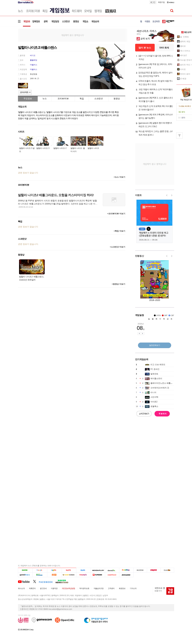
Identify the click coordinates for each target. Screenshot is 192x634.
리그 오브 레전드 (157, 364)
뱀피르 (183, 46)
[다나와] (112, 570)
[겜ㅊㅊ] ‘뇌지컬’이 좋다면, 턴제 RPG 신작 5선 (156, 57)
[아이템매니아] (40, 575)
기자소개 (133, 588)
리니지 (153, 392)
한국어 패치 (185, 74)
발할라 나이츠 (93, 148)
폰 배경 (183, 79)
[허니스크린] (69, 575)
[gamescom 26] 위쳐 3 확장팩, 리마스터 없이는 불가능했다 (156, 116)
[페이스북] (47, 581)
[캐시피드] (112, 575)
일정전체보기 (154, 345)
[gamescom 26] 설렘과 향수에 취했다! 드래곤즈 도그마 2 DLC (156, 125)
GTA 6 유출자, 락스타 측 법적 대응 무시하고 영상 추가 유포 (156, 83)
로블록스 (154, 406)
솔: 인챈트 (184, 37)
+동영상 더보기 (118, 284)
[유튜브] (25, 581)
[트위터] (36, 581)
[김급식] (54, 575)
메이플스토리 (156, 378)
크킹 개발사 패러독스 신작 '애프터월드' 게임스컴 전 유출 (156, 91)
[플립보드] (98, 575)
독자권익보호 (84, 588)
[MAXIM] (140, 570)
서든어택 (154, 397)
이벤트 (138, 195)
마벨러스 (33, 65)
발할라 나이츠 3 (42, 148)
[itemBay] (126, 570)
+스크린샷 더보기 (117, 247)
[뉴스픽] (83, 575)
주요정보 (28, 98)
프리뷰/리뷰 (63, 98)
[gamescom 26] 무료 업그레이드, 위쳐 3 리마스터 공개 (156, 66)
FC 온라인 (154, 369)
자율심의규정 (99, 588)
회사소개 (21, 588)
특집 (82, 98)
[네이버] (25, 570)
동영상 (117, 98)
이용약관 (54, 588)
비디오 (32, 55)
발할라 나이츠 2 (59, 148)
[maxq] (153, 570)
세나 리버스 (185, 51)
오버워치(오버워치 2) (159, 388)
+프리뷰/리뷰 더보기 (116, 213)
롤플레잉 (33, 60)
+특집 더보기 (119, 231)
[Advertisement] (72, 35)
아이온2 (153, 402)
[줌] (83, 570)
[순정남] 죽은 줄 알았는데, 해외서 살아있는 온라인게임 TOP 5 (155, 74)
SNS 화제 (164, 47)
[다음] (54, 570)
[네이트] (69, 570)
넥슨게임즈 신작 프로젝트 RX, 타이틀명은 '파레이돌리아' (156, 108)
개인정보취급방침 (68, 588)
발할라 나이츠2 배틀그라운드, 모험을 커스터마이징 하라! (56, 195)
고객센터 (111, 588)
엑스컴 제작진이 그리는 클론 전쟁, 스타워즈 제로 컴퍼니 (156, 133)
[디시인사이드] (126, 575)
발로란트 (154, 374)
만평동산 (139, 256)
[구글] (40, 570)
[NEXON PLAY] (98, 570)
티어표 (183, 69)
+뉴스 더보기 (119, 177)
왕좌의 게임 (185, 41)
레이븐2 (183, 55)
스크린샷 (98, 98)
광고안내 (43, 588)
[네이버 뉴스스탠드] (63, 581)
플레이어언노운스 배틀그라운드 (164, 383)
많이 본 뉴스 (145, 47)
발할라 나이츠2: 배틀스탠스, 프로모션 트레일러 (31, 278)
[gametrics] (25, 575)
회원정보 (122, 588)
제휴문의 (32, 588)
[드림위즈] (167, 570)
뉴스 (44, 98)
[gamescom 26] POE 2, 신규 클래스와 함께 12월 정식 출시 (156, 99)
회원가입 (161, 2)
